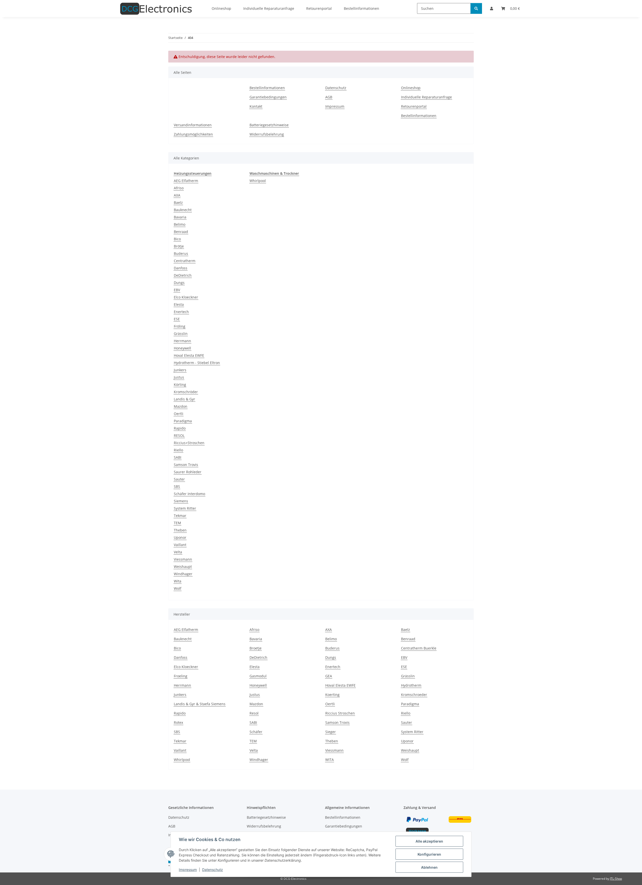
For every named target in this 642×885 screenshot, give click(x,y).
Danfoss (180, 268)
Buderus (181, 253)
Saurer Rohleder (187, 471)
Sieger (330, 731)
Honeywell (182, 348)
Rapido (180, 428)
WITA (329, 759)
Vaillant (180, 544)
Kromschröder (186, 391)
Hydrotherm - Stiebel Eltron (197, 362)
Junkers (180, 370)
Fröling (179, 326)
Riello (178, 450)
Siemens (181, 501)
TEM (177, 522)
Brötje (179, 246)
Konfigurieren (429, 854)
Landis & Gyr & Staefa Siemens (199, 703)
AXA (177, 195)
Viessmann (183, 559)
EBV (177, 289)
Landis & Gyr (184, 399)
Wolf (177, 588)
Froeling (180, 676)
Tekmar (180, 515)
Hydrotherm (411, 685)
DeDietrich (183, 275)
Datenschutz (212, 869)
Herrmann (182, 340)
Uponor (180, 537)
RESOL (179, 435)
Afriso (179, 188)
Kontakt (256, 106)
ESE (177, 319)
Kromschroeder (414, 694)
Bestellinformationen (267, 87)
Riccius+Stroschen (189, 442)
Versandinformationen (193, 125)
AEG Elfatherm (186, 180)
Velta (178, 552)
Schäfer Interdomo (189, 493)
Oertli (178, 413)
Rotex (178, 722)
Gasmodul (258, 676)
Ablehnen (429, 867)
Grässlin (181, 333)
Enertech (181, 311)
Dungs (179, 282)
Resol (254, 713)
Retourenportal (414, 106)
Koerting (332, 694)
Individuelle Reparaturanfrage (426, 97)
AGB (328, 97)
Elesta (179, 304)
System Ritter (185, 508)
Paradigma (183, 421)
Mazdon (180, 406)
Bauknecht (183, 209)
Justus (179, 377)
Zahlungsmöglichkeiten (193, 134)
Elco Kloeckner (186, 297)
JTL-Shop (616, 878)
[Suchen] (476, 8)
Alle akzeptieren (429, 841)
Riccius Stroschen (340, 713)
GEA (328, 676)
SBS (177, 486)
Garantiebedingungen (268, 97)
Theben (180, 530)
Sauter (179, 479)
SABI (177, 457)
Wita (177, 581)
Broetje (256, 648)
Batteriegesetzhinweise (269, 125)
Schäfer (256, 731)
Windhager (183, 573)
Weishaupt (183, 566)
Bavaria (180, 217)
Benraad (181, 231)
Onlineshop (411, 87)
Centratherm (184, 260)
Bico (177, 239)
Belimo (179, 224)
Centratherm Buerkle (418, 648)
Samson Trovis (186, 464)
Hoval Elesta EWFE (189, 355)
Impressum (188, 869)
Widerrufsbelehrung (267, 134)
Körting (180, 384)
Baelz (178, 202)
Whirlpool (258, 180)
